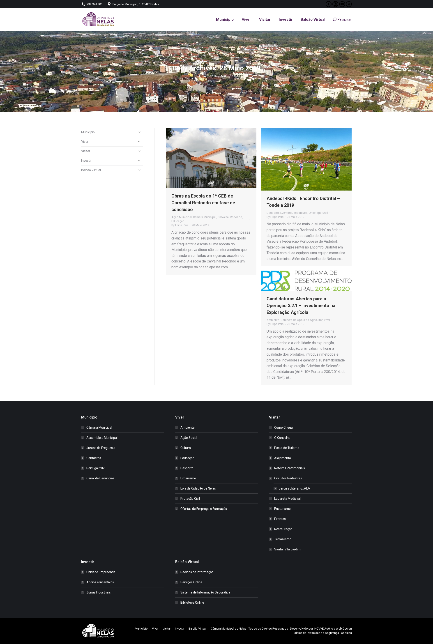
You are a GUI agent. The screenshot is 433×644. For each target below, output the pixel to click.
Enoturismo (282, 509)
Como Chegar (284, 427)
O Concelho (282, 437)
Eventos (280, 519)
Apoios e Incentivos (100, 582)
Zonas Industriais (98, 592)
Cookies (346, 633)
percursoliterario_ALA (294, 488)
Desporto (273, 212)
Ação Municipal (181, 217)
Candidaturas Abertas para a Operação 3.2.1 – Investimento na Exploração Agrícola (301, 305)
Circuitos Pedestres (288, 478)
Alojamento (282, 458)
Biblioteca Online (192, 602)
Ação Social (188, 437)
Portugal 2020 (96, 468)
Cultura (185, 448)
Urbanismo (188, 478)
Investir (86, 160)
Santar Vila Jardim (287, 549)
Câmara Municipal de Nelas (228, 628)
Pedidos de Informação (197, 572)
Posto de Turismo (286, 448)
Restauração (283, 529)
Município (88, 132)
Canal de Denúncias (100, 478)
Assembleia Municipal (101, 437)
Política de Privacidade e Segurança (316, 633)
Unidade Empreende (100, 572)
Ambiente (273, 320)
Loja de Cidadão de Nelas (198, 488)
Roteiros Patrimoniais (289, 468)
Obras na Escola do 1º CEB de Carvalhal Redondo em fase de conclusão (203, 202)
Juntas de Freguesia (100, 448)
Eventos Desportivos (293, 212)
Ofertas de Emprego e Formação (203, 509)
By (179, 225)
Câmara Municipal (204, 217)
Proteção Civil (190, 498)
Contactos (93, 458)
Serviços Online (191, 582)
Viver (327, 320)
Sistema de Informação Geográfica (205, 592)
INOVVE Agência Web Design (333, 628)
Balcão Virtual (91, 170)
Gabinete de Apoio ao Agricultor (301, 320)
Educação (177, 221)
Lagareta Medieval (287, 498)
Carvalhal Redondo (230, 217)
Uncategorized (318, 212)
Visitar (85, 151)
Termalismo (282, 539)
